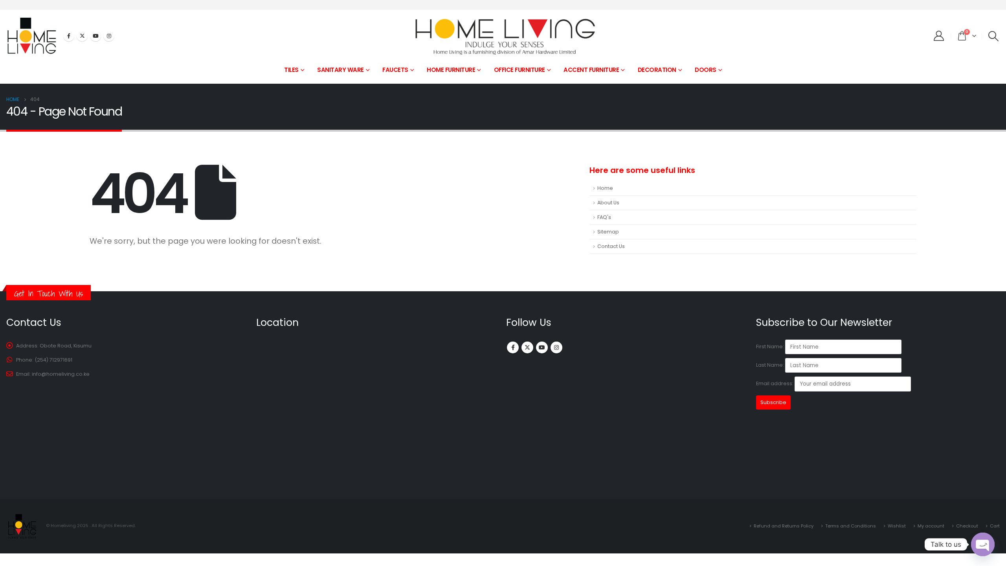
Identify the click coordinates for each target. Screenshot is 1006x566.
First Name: (770, 346)
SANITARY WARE (340, 70)
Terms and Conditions (850, 526)
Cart (995, 526)
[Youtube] (95, 35)
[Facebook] (68, 35)
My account (931, 526)
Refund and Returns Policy (783, 526)
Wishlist (897, 526)
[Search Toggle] (994, 36)
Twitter (527, 347)
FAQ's (604, 217)
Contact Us (611, 246)
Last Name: (770, 365)
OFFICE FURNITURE (519, 70)
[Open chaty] (983, 544)
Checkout (967, 526)
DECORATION (657, 70)
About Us (608, 202)
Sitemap (608, 231)
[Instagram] (108, 35)
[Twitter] (82, 35)
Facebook (513, 347)
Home (605, 188)
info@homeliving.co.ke (61, 374)
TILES (291, 70)
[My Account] (939, 36)
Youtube (542, 347)
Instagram (556, 347)
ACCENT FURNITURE (591, 70)
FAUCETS (395, 70)
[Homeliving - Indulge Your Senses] (503, 36)
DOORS (705, 70)
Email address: (775, 383)
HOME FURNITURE (451, 70)
